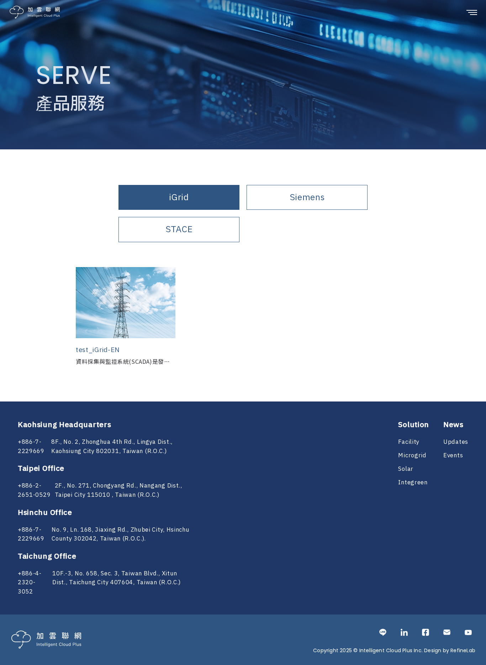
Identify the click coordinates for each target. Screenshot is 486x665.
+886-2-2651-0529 (34, 490)
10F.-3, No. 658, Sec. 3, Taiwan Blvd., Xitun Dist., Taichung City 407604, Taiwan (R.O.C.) (116, 578)
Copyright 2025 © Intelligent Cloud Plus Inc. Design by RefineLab (394, 650)
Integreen (412, 482)
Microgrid (412, 455)
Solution (413, 425)
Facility (408, 442)
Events (453, 455)
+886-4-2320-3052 (30, 582)
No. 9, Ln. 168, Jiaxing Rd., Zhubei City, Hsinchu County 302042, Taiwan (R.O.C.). (120, 534)
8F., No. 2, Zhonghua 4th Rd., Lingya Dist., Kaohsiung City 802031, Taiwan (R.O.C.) (112, 447)
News (453, 425)
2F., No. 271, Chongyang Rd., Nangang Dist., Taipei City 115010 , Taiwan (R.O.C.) (118, 490)
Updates (455, 442)
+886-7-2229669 (31, 447)
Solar (405, 469)
